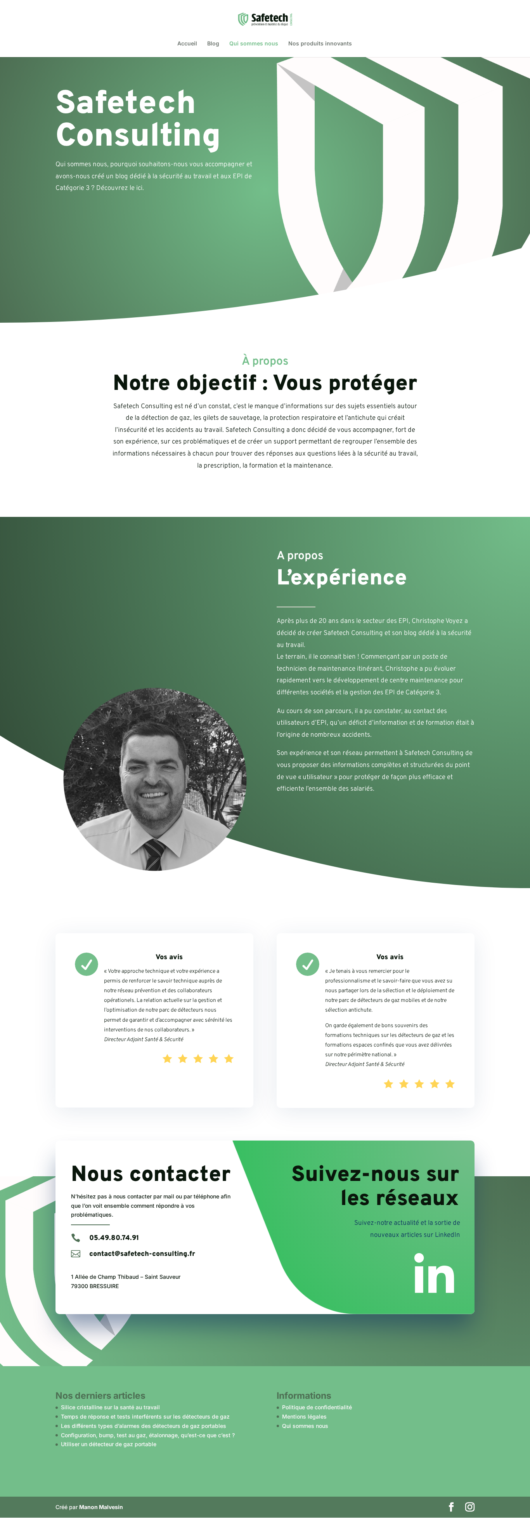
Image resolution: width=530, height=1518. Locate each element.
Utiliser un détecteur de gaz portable (108, 1444)
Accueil (187, 44)
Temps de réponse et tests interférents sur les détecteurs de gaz (145, 1416)
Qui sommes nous (253, 44)
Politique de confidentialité (317, 1407)
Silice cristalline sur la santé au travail (110, 1407)
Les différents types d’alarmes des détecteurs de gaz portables (143, 1425)
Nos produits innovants (320, 44)
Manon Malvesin (101, 1507)
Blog (213, 44)
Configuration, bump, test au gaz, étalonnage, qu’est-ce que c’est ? (148, 1435)
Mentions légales (304, 1416)
